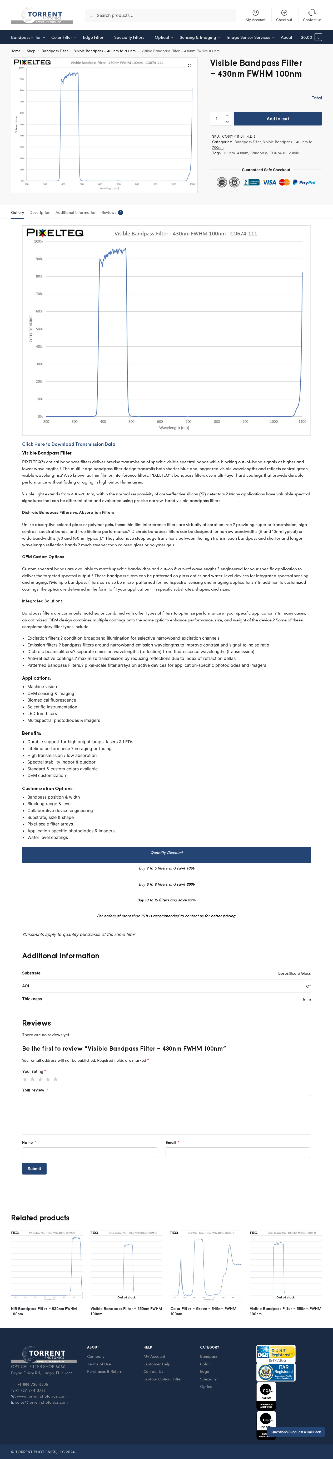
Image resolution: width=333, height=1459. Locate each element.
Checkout (284, 19)
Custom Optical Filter (162, 1378)
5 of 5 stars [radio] (56, 1079)
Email (173, 1142)
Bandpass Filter (55, 50)
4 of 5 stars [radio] (48, 1079)
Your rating (34, 1071)
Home (16, 50)
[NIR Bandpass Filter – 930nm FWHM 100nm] (47, 1266)
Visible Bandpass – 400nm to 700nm (105, 50)
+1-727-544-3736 (30, 1390)
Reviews (111, 212)
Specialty (208, 1378)
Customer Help (156, 1363)
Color (205, 1363)
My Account (256, 19)
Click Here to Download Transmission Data (68, 444)
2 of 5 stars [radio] (33, 1079)
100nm (229, 152)
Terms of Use (99, 1363)
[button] (311, 37)
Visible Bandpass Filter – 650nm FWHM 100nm (126, 1311)
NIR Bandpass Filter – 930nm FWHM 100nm (44, 1311)
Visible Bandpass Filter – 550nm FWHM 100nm (285, 1311)
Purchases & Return (104, 1371)
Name (29, 1142)
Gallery (17, 212)
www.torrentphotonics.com (42, 1396)
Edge (204, 1371)
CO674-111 (278, 152)
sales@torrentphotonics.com (41, 1402)
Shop (31, 50)
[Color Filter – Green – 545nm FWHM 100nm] (206, 1266)
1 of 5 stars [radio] (25, 1079)
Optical (206, 1386)
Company (96, 1356)
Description (39, 212)
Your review (35, 1090)
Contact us (312, 19)
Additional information (76, 212)
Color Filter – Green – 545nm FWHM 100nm (203, 1311)
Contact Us (153, 1371)
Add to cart (278, 118)
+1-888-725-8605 (33, 1384)
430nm (242, 152)
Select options (47, 1323)
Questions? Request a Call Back (296, 1432)
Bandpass (258, 152)
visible (294, 152)
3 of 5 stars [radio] (40, 1079)
